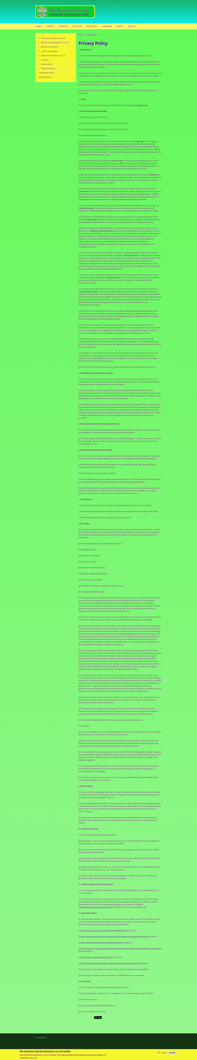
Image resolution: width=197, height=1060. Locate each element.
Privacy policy (41, 1037)
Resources (92, 26)
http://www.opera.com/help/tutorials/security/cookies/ (103, 942)
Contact (50, 26)
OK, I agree (162, 1053)
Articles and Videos (46, 72)
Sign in (131, 26)
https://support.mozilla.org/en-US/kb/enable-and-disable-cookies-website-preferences (115, 936)
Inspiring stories (45, 77)
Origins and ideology (49, 51)
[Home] (77, 11)
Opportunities (46, 64)
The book (77, 26)
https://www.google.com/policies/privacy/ (95, 907)
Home (38, 26)
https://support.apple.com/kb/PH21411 (96, 957)
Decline (172, 1053)
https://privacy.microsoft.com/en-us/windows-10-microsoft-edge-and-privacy (111, 963)
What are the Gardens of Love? (53, 38)
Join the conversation (49, 47)
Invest (120, 26)
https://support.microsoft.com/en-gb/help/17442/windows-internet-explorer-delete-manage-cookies (121, 948)
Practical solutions (48, 68)
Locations (45, 60)
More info (33, 1058)
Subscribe (107, 26)
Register (63, 26)
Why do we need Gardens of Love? (54, 42)
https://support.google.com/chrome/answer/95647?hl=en (104, 930)
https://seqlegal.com (138, 105)
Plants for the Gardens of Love (53, 55)
